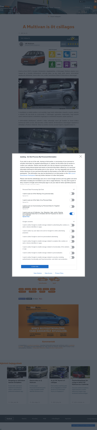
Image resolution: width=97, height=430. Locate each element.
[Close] (81, 157)
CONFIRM (34, 266)
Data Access (48, 273)
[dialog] (48, 215)
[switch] (72, 193)
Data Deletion (38, 273)
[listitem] (48, 189)
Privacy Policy (59, 273)
